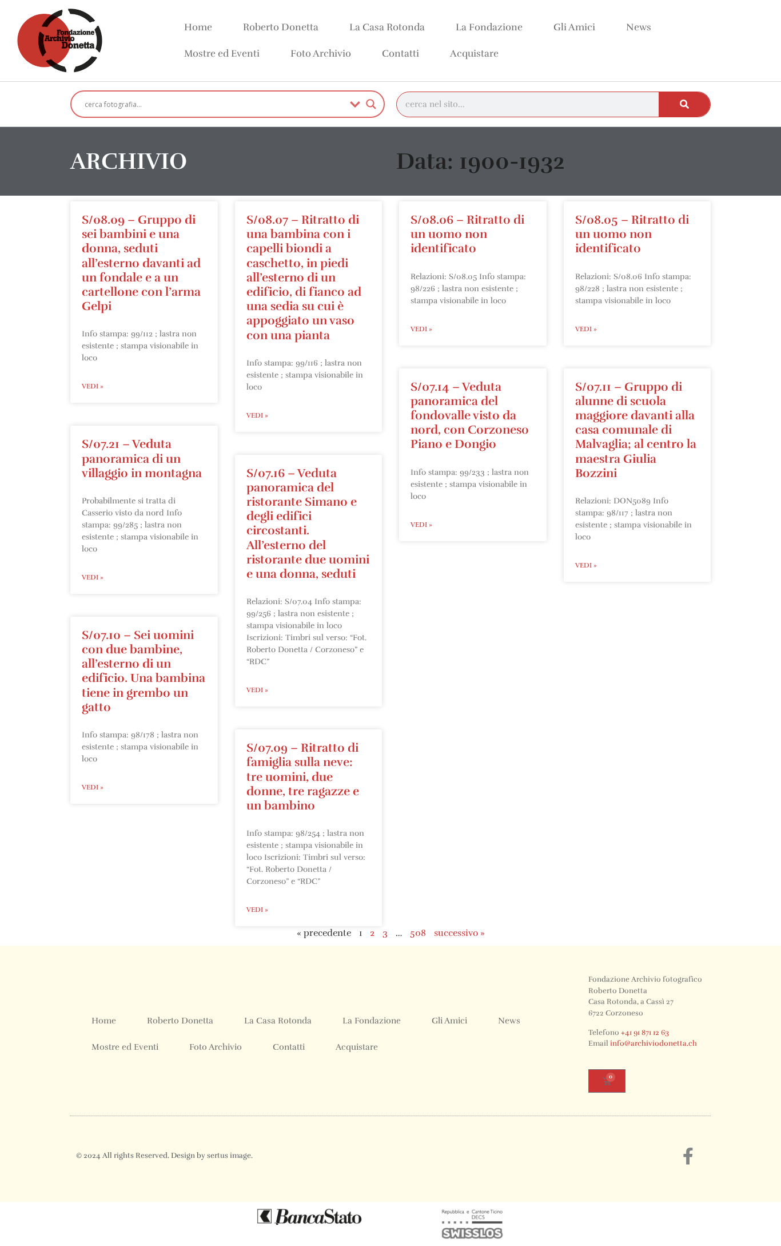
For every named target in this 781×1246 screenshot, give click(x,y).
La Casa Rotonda (387, 27)
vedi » (92, 386)
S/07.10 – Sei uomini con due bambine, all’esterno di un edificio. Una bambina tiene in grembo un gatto (143, 671)
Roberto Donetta (280, 27)
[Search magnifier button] (371, 104)
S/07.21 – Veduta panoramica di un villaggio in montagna (142, 458)
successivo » (459, 933)
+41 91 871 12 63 (645, 1032)
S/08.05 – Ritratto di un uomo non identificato (632, 234)
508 (418, 933)
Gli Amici (574, 27)
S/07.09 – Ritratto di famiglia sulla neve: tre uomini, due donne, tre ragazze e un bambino (302, 776)
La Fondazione (489, 27)
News (638, 27)
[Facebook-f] (688, 1156)
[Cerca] (684, 104)
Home (198, 27)
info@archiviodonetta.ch (653, 1043)
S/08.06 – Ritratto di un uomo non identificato (467, 234)
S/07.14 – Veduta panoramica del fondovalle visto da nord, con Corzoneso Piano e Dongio (470, 415)
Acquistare (474, 53)
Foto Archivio (320, 53)
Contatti (400, 53)
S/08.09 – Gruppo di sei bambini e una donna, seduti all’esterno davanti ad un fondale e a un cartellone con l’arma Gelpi (141, 263)
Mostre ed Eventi (222, 53)
